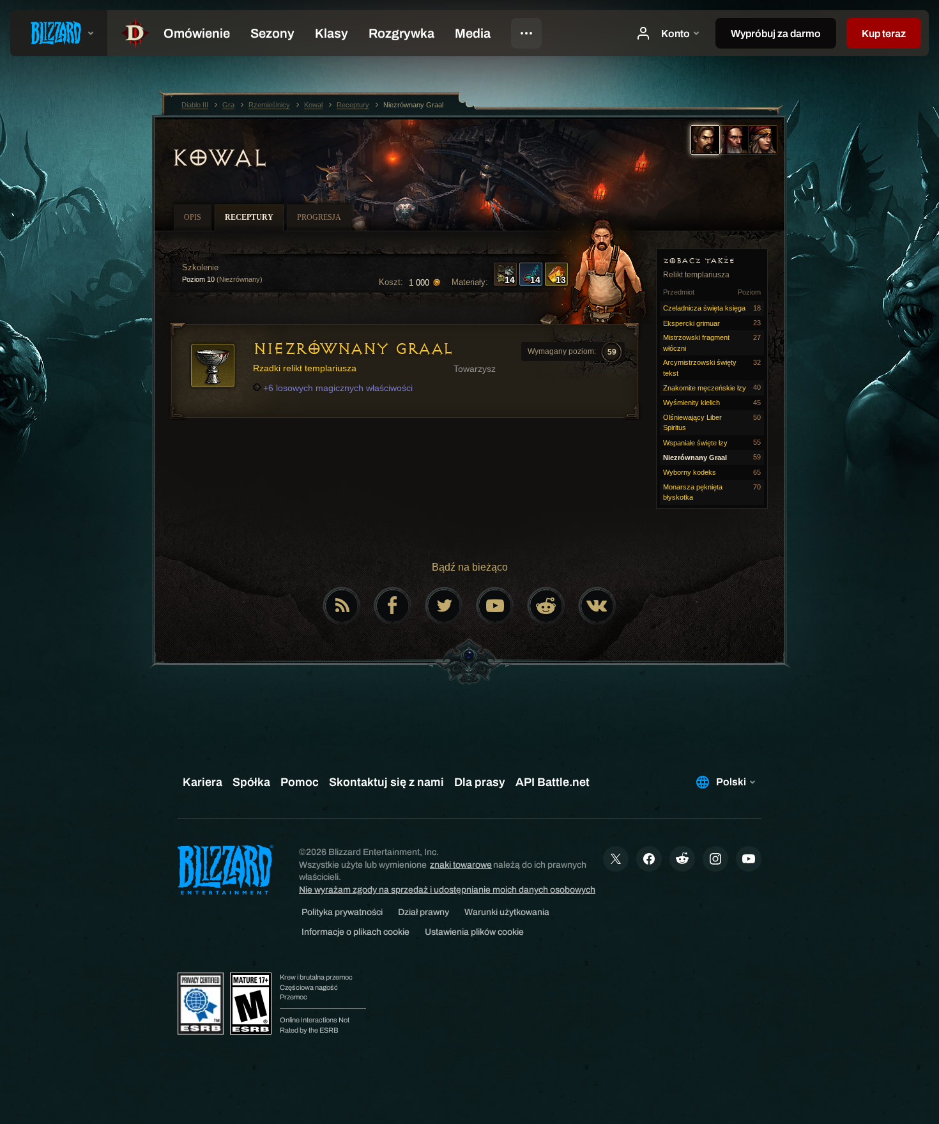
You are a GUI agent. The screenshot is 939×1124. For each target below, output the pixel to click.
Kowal (219, 158)
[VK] (597, 606)
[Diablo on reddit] (546, 606)
